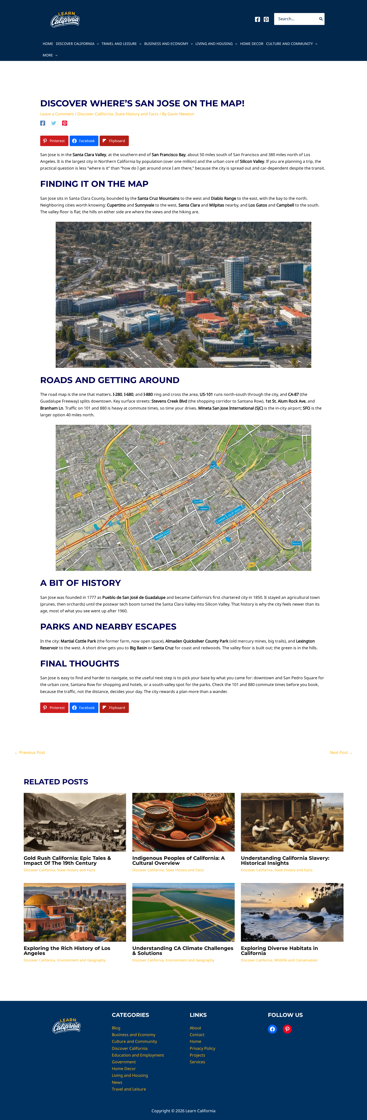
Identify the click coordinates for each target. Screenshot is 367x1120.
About (195, 1028)
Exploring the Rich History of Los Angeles (67, 950)
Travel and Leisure (119, 43)
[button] (96, 43)
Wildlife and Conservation (296, 960)
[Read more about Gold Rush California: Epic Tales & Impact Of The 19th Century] (75, 822)
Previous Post (29, 752)
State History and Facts (137, 114)
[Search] (321, 19)
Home (48, 43)
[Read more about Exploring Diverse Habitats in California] (292, 912)
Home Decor (251, 43)
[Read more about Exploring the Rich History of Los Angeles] (75, 912)
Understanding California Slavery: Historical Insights (285, 860)
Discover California (75, 43)
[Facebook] (257, 19)
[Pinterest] (266, 19)
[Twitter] (53, 123)
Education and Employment (138, 1055)
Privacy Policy (202, 1048)
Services (197, 1062)
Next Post (341, 752)
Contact (197, 1034)
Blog (116, 1028)
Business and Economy (166, 43)
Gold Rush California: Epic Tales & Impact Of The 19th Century (67, 860)
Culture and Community (289, 43)
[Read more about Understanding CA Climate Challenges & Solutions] (183, 912)
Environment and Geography (81, 960)
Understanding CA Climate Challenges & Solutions (182, 950)
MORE (48, 55)
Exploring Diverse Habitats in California (279, 950)
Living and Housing (214, 43)
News (117, 1082)
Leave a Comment (57, 114)
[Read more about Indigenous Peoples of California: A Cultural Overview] (183, 822)
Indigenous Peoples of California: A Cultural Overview (178, 860)
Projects (197, 1055)
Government (124, 1062)
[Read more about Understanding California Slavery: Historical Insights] (292, 822)
